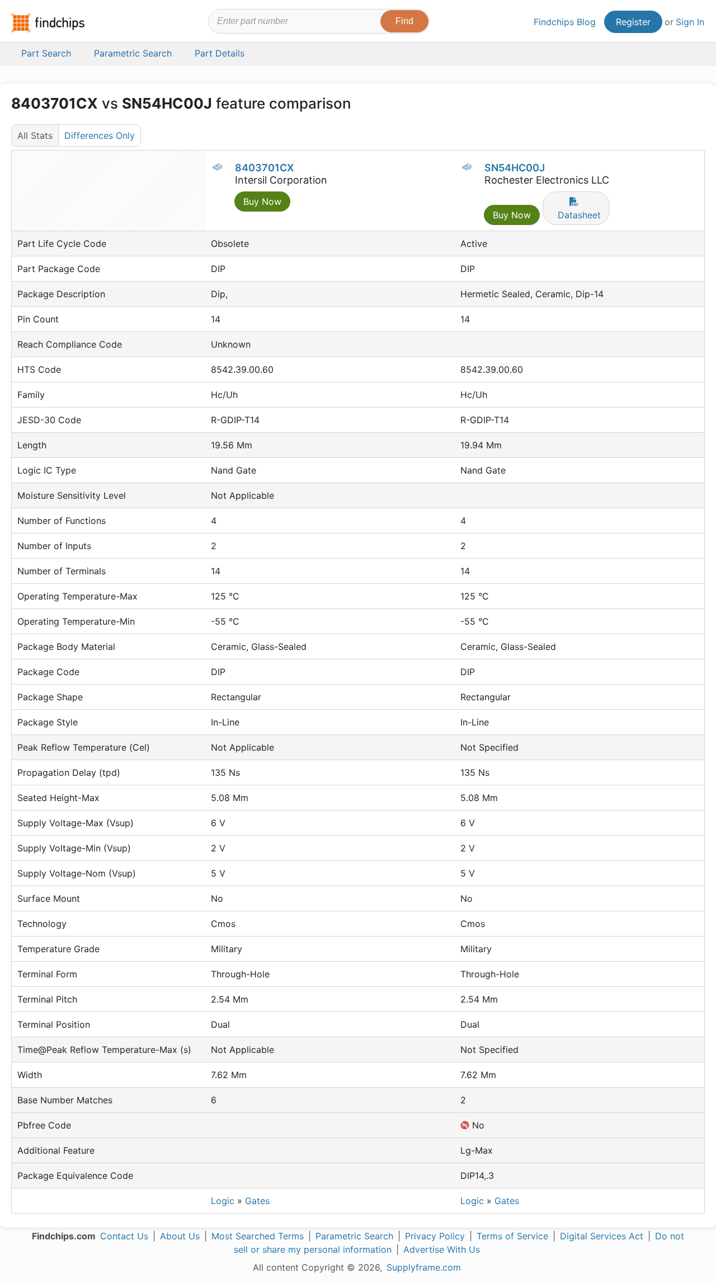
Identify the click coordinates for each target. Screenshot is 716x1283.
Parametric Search (354, 1236)
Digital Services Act (601, 1236)
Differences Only (99, 135)
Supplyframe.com (424, 1267)
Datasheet (579, 215)
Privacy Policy (435, 1236)
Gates (257, 1200)
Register (633, 21)
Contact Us (124, 1236)
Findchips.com (48, 22)
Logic (222, 1200)
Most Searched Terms (257, 1236)
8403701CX (264, 168)
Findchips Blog (565, 21)
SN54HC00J (514, 168)
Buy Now (262, 201)
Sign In (690, 21)
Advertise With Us (441, 1249)
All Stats (35, 135)
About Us (180, 1236)
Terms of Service (512, 1236)
